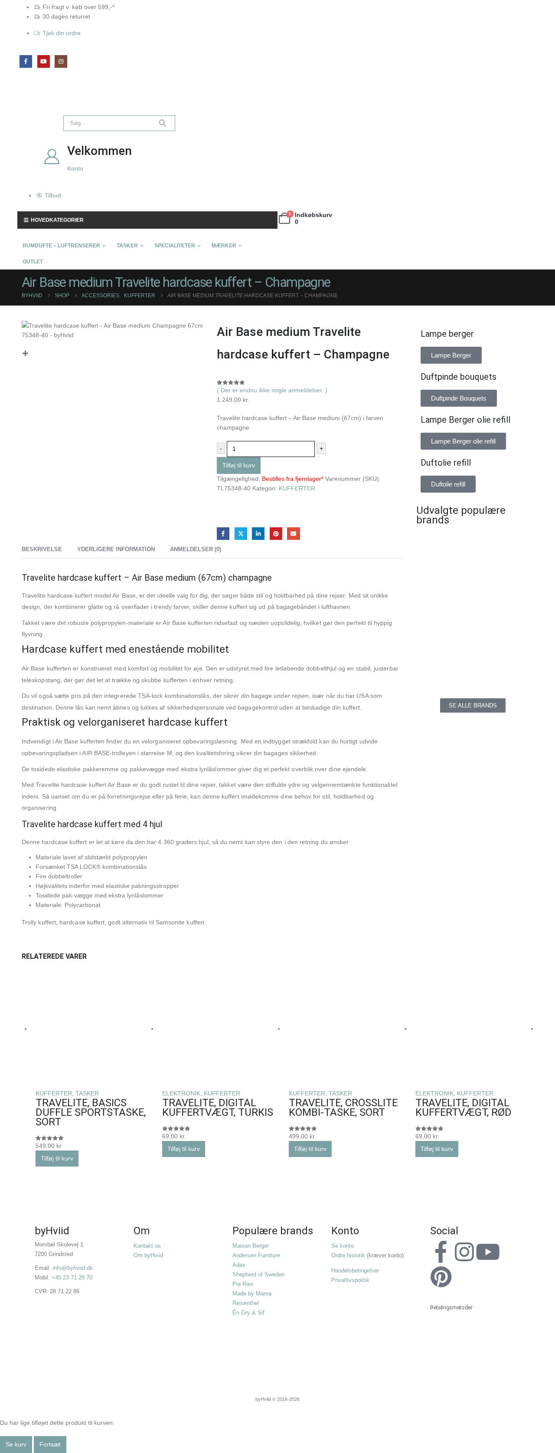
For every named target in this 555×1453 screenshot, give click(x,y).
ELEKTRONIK (181, 1093)
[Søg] (162, 123)
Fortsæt (50, 1444)
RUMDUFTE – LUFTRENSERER (61, 246)
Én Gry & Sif (248, 1313)
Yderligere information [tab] (116, 549)
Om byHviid (148, 1255)
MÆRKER (224, 246)
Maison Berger (250, 1246)
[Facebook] (26, 61)
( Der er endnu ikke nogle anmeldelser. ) (272, 390)
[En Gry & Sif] (503, 585)
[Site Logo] (37, 100)
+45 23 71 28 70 (72, 1278)
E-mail (293, 533)
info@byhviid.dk (72, 1268)
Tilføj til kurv (238, 465)
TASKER (127, 246)
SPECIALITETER (174, 246)
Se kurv (16, 1444)
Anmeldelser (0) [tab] (195, 549)
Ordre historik (348, 1255)
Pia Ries (243, 1284)
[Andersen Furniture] (442, 585)
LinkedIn (258, 533)
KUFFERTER (297, 488)
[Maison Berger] (503, 624)
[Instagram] (61, 61)
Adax (238, 1265)
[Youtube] (488, 1252)
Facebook (223, 533)
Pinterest (276, 533)
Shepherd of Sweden (258, 1275)
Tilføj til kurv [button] (57, 1158)
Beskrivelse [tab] (42, 549)
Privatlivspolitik (350, 1280)
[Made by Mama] (442, 624)
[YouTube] (43, 61)
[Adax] (503, 546)
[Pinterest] (441, 1277)
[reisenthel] (503, 664)
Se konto (342, 1246)
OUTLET (33, 262)
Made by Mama (251, 1294)
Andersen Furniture (256, 1255)
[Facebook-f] (441, 1252)
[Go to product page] (94, 1029)
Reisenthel (245, 1303)
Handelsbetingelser (355, 1271)
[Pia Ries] (442, 664)
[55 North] (442, 546)
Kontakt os (147, 1246)
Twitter (241, 533)
